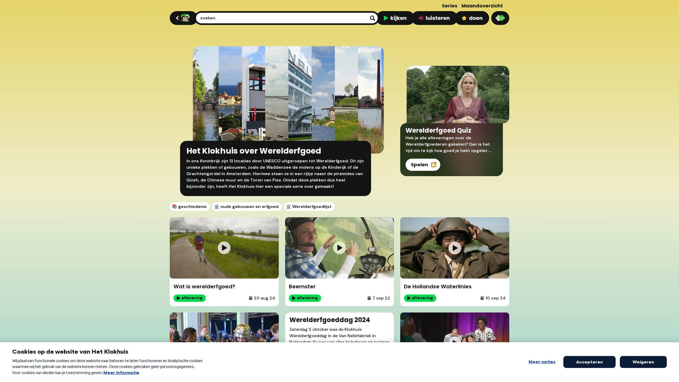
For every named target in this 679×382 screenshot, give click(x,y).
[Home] (183, 18)
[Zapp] (500, 18)
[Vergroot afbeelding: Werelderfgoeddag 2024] (270, 321)
